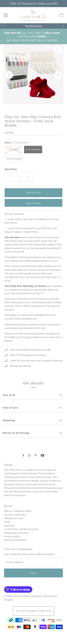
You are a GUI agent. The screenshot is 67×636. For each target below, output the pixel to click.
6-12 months (33, 149)
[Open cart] (61, 15)
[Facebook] (23, 455)
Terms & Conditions (15, 540)
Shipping (9, 420)
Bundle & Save (33, 26)
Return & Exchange (16, 433)
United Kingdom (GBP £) (32, 611)
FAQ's (7, 522)
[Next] (63, 26)
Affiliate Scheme (13, 518)
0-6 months (13, 149)
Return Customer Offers (17, 511)
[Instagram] (29, 455)
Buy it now (33, 203)
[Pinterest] (36, 455)
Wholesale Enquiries (16, 533)
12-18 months (14, 158)
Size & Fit (9, 395)
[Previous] (3, 26)
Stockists (9, 525)
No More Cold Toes (14, 514)
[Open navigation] (6, 15)
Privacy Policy (12, 536)
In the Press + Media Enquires (21, 529)
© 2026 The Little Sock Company (23, 596)
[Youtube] (42, 455)
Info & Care (10, 407)
